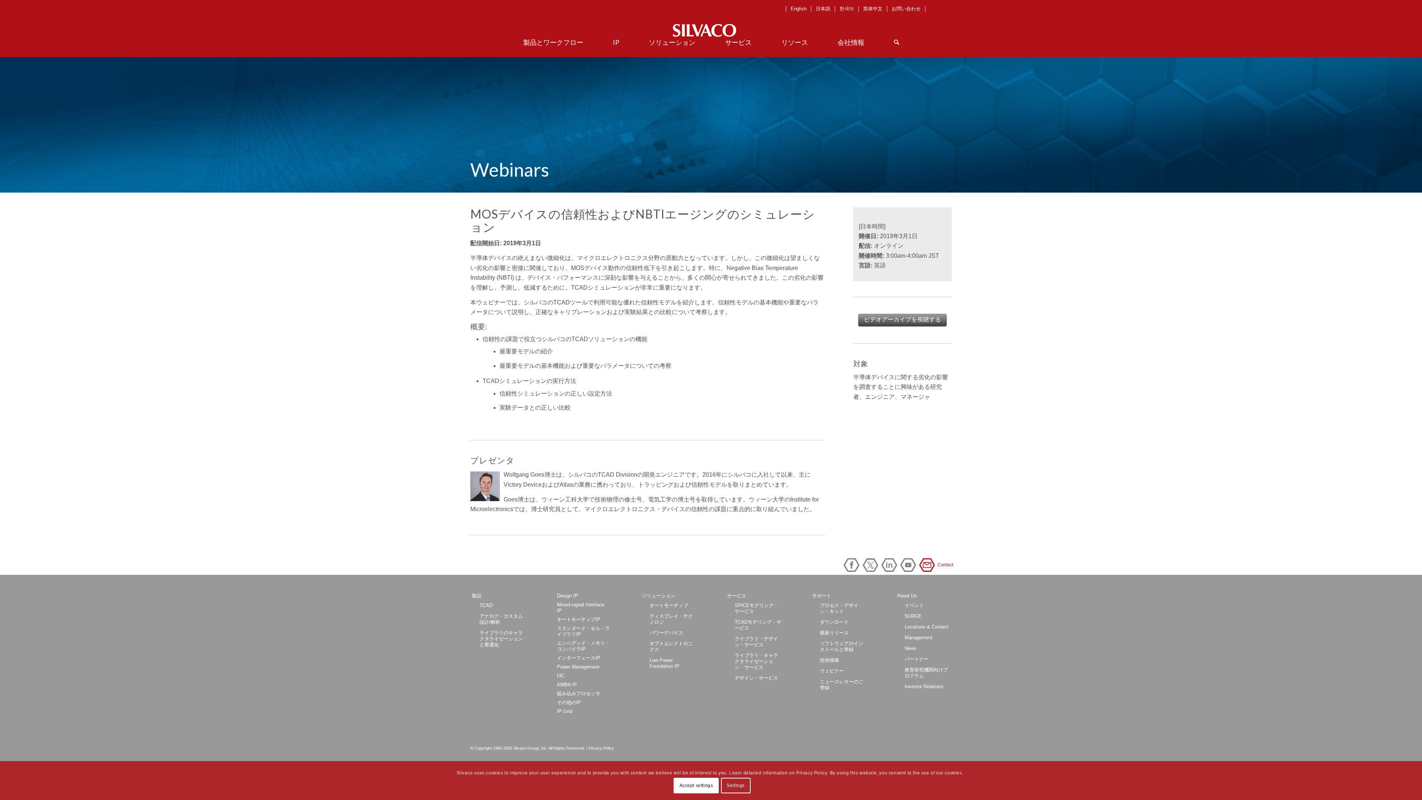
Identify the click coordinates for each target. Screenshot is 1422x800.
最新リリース (834, 633)
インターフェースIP (578, 658)
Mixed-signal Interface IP (580, 607)
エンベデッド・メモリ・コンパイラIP (583, 646)
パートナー (917, 659)
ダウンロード (834, 622)
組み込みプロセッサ (578, 693)
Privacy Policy (601, 748)
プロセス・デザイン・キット (839, 608)
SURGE (913, 616)
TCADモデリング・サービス (758, 625)
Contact (928, 565)
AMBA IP (567, 684)
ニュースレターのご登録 (841, 684)
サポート (821, 596)
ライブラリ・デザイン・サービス (756, 641)
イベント (914, 605)
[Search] (896, 42)
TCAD (486, 605)
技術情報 (829, 660)
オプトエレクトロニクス (671, 646)
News (911, 648)
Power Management (578, 667)
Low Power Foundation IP (665, 663)
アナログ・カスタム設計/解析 (501, 619)
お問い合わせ (906, 8)
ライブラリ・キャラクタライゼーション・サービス (756, 661)
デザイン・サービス (756, 678)
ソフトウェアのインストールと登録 (841, 646)
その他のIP (569, 702)
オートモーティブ (669, 605)
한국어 (846, 8)
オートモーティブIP (578, 619)
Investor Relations (924, 686)
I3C (560, 676)
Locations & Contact (926, 627)
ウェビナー (832, 671)
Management (918, 637)
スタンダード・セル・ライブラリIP (583, 631)
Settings (736, 785)
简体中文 (872, 8)
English (799, 8)
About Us (907, 596)
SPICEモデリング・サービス (756, 608)
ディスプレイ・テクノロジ (671, 619)
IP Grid (564, 711)
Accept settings (696, 785)
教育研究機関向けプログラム (926, 673)
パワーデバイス (666, 633)
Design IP (567, 596)
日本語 (823, 8)
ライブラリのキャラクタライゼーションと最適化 (501, 638)
